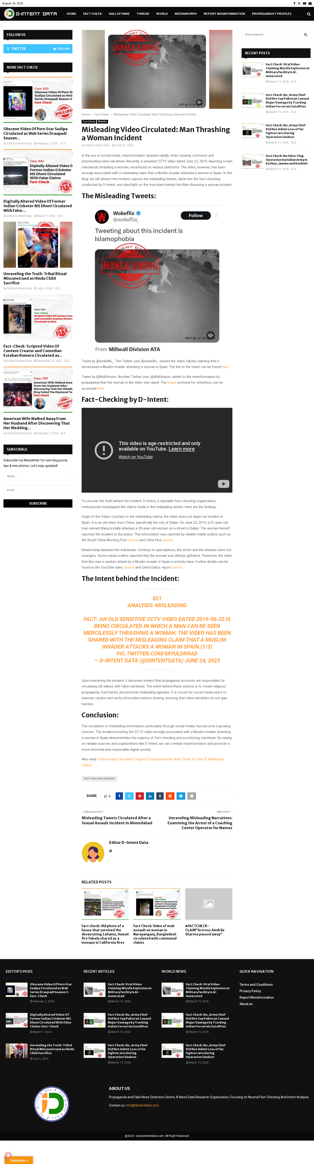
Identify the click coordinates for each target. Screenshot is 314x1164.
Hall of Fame (119, 14)
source (132, 540)
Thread (143, 14)
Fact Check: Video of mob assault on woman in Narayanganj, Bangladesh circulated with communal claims (155, 934)
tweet (171, 382)
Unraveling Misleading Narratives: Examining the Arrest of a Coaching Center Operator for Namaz (200, 823)
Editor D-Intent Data (97, 145)
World (162, 14)
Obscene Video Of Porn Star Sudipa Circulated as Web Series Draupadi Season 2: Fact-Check (51, 990)
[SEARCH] (306, 34)
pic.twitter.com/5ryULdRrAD (157, 653)
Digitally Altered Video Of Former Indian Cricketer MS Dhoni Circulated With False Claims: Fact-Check (50, 1020)
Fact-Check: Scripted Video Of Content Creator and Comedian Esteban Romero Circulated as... (33, 351)
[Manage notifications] (8, 1155)
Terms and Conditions (256, 984)
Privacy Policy (250, 991)
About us (246, 1004)
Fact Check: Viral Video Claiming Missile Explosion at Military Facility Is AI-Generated (288, 70)
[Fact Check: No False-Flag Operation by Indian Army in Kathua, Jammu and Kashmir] (252, 161)
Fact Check (92, 14)
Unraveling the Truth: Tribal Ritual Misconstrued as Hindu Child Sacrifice (35, 278)
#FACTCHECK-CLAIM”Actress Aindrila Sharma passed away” (204, 930)
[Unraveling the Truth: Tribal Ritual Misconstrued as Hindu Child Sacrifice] (37, 245)
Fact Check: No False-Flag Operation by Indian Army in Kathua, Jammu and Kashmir (287, 160)
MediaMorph (186, 14)
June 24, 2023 (202, 660)
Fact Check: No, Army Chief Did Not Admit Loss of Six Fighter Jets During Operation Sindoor (285, 131)
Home (71, 14)
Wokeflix (102, 121)
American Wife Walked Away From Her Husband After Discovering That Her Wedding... (36, 423)
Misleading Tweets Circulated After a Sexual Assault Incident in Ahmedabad (117, 820)
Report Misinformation (224, 14)
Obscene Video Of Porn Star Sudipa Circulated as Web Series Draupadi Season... (35, 133)
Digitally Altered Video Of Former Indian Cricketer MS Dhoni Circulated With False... (37, 206)
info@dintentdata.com (142, 1105)
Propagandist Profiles (271, 14)
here (224, 367)
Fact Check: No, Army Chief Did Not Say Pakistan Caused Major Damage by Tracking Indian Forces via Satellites (287, 101)
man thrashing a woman (99, 778)
